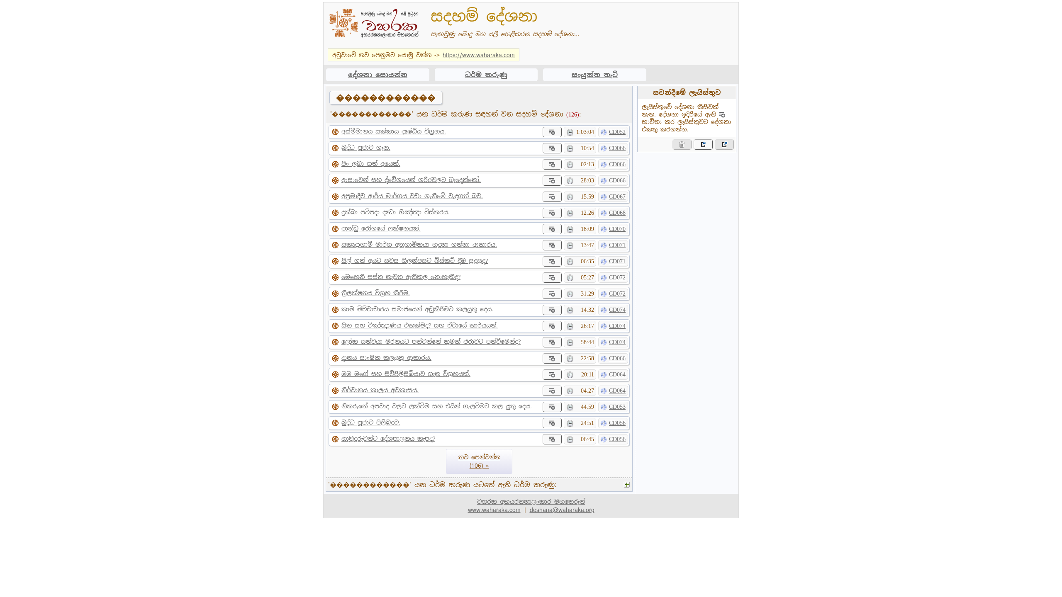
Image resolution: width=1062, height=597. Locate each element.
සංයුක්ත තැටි (595, 74)
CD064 (617, 374)
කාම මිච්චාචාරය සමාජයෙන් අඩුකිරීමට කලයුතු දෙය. (417, 309)
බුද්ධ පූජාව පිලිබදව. (370, 422)
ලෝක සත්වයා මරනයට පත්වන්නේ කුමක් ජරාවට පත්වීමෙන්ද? (431, 341)
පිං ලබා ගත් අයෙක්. (370, 163)
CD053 (617, 407)
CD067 (617, 197)
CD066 (617, 148)
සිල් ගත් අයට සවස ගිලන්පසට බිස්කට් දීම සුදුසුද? (414, 261)
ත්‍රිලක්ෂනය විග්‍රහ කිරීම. (375, 293)
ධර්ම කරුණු (486, 74)
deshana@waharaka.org (562, 510)
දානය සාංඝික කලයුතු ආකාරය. (386, 358)
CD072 (617, 277)
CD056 (617, 423)
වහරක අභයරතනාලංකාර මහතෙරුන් (531, 501)
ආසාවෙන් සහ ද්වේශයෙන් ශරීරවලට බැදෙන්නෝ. (411, 180)
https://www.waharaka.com (479, 55)
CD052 (617, 132)
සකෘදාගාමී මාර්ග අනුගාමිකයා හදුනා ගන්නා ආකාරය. (419, 244)
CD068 (617, 213)
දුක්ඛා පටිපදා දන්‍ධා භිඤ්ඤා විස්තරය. (395, 212)
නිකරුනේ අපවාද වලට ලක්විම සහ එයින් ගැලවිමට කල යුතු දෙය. (436, 406)
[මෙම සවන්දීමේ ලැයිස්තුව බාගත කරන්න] (724, 144)
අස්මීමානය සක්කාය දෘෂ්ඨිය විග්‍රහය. (393, 131)
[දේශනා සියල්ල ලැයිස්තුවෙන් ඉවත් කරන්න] (682, 144)
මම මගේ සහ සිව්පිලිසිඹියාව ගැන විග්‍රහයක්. (405, 374)
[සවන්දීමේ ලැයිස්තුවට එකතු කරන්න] (552, 132)
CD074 (617, 310)
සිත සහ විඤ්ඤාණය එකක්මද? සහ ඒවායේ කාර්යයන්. (419, 325)
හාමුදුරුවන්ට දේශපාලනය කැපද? (388, 438)
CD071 (617, 245)
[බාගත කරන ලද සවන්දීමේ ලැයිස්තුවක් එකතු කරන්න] (703, 144)
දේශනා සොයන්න (377, 74)
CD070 (617, 229)
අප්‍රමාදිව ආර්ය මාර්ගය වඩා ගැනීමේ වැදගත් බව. (412, 196)
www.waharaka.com (494, 510)
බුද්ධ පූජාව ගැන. (365, 147)
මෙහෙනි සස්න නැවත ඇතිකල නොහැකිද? (400, 277)
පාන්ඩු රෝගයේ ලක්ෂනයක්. (381, 228)
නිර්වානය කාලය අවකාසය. (380, 390)
